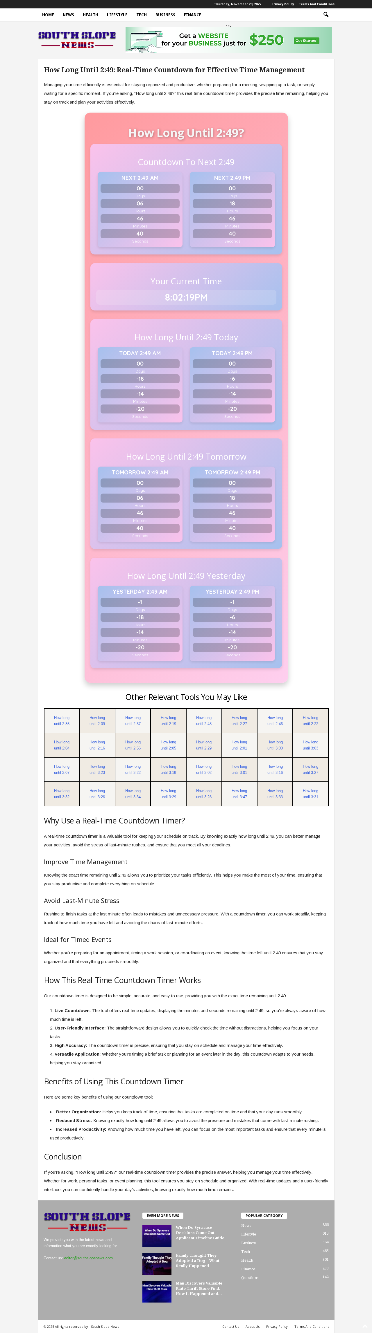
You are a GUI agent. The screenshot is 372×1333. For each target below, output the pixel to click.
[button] (325, 14)
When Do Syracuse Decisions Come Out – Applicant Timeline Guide (200, 1232)
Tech (141, 14)
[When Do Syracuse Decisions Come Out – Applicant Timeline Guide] (156, 1236)
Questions (249, 1278)
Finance (192, 14)
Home (48, 14)
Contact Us (230, 1326)
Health (90, 14)
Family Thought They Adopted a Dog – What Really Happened (197, 1260)
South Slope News (105, 1326)
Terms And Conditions (317, 4)
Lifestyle (117, 14)
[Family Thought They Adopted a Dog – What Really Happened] (156, 1264)
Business (165, 14)
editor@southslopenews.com (88, 1258)
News (68, 14)
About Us (253, 1326)
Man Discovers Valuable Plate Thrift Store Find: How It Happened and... (199, 1288)
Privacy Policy (282, 4)
